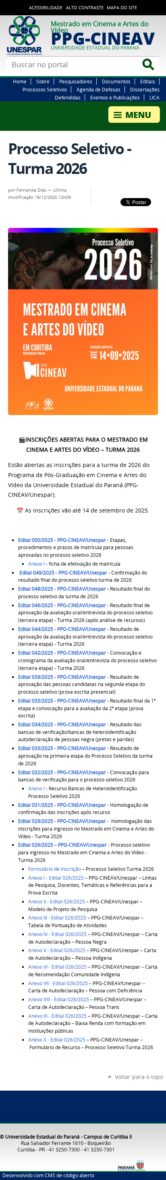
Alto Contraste (85, 7)
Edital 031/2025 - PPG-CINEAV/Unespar (62, 805)
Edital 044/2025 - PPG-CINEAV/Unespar (62, 629)
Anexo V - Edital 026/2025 (56, 950)
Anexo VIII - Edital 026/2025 (58, 999)
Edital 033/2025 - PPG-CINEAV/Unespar (62, 748)
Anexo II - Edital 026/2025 (56, 901)
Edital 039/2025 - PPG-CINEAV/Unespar (62, 677)
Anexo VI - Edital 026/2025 (57, 966)
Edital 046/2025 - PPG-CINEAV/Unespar (62, 605)
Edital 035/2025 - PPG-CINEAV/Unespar (62, 700)
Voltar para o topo (139, 1077)
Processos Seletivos (45, 89)
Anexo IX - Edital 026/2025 (57, 1016)
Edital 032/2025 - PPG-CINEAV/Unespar (62, 772)
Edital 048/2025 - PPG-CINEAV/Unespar (62, 588)
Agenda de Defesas (98, 89)
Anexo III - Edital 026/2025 (57, 917)
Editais (147, 81)
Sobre (43, 81)
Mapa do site (122, 7)
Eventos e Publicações (115, 97)
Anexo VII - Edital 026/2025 (58, 983)
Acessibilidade (45, 7)
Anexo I (36, 563)
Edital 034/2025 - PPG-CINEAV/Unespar (62, 724)
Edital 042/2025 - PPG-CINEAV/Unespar (62, 652)
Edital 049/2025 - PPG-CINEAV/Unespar (63, 572)
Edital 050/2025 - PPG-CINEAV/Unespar (62, 540)
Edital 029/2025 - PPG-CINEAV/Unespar (62, 821)
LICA (154, 97)
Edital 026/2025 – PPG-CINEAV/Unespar (62, 844)
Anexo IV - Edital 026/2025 (57, 934)
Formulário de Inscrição (54, 869)
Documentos (116, 81)
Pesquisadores (75, 81)
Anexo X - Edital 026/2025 (56, 1039)
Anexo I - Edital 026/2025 (56, 877)
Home (20, 81)
